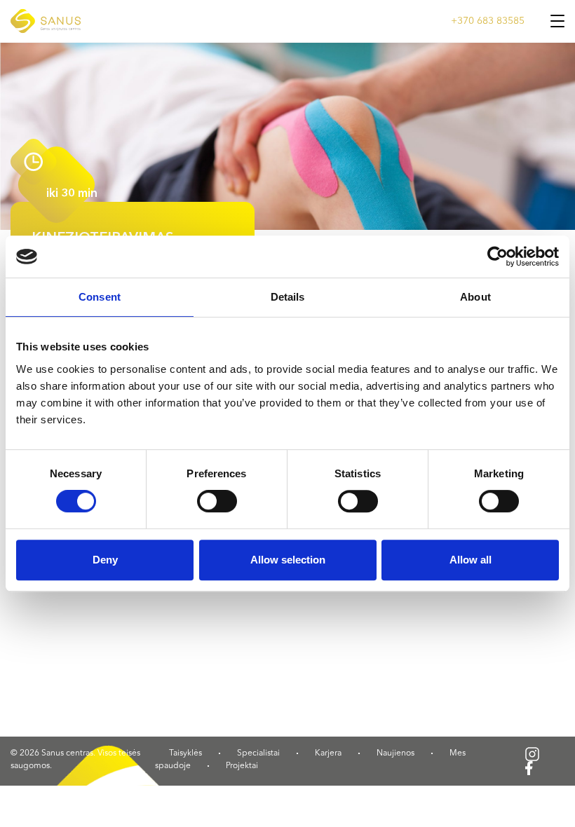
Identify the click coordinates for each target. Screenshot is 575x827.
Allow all (470, 560)
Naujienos (395, 753)
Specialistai (258, 753)
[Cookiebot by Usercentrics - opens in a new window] (497, 256)
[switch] (217, 501)
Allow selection (287, 560)
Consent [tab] (100, 297)
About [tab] (475, 297)
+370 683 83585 (488, 21)
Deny (105, 560)
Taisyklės (185, 753)
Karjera (328, 753)
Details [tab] (288, 297)
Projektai (242, 766)
